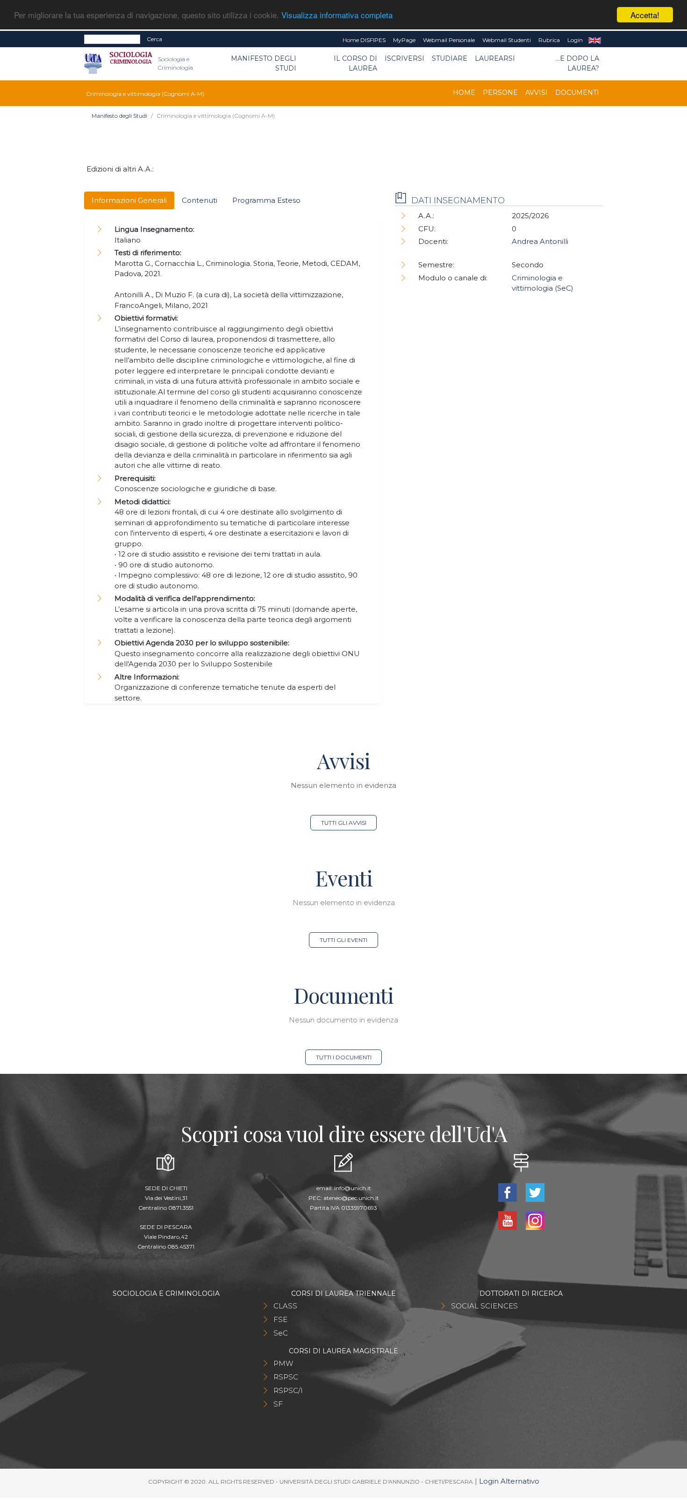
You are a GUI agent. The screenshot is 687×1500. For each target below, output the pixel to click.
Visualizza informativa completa (337, 15)
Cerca (154, 39)
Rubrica (549, 39)
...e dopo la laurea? (577, 63)
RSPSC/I (288, 1390)
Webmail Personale (449, 39)
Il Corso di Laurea (355, 63)
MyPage (404, 39)
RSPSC (285, 1376)
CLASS (285, 1305)
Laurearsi (495, 58)
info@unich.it (352, 1188)
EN (595, 40)
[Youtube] (508, 1219)
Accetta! (644, 15)
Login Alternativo (509, 1481)
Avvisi (536, 92)
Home (464, 92)
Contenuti (199, 200)
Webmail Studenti (506, 39)
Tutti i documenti (344, 1057)
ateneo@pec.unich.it (351, 1197)
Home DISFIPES (364, 39)
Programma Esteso (266, 200)
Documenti (577, 92)
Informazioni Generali (129, 200)
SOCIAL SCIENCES (484, 1305)
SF (278, 1404)
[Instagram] (535, 1219)
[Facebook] (508, 1191)
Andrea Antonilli (540, 241)
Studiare (449, 58)
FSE (280, 1319)
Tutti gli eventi (343, 939)
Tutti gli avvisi (343, 822)
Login (575, 39)
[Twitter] (535, 1191)
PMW (283, 1363)
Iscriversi (404, 58)
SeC (280, 1333)
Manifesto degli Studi (263, 63)
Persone (500, 92)
